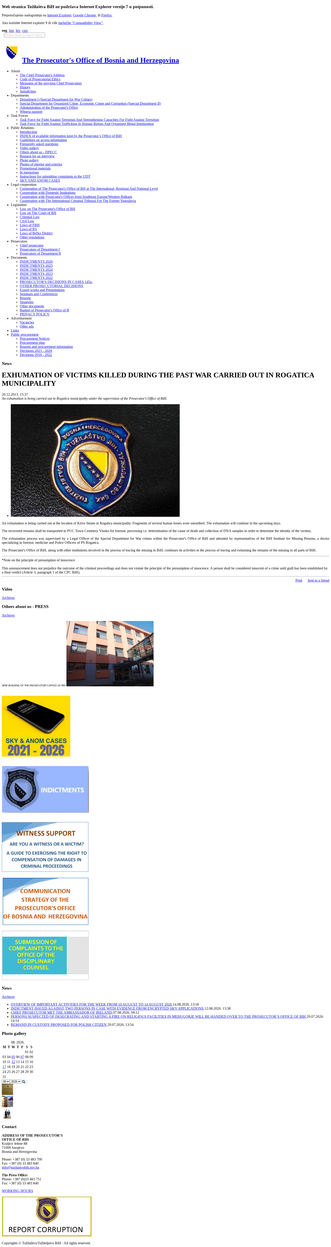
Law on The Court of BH (38, 213)
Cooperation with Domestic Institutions (47, 193)
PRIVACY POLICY (35, 314)
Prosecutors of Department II (40, 253)
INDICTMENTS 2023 (36, 274)
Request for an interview (37, 156)
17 (4, 1067)
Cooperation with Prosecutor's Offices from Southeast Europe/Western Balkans (76, 197)
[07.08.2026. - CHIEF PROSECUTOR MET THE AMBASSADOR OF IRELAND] (7, 1118)
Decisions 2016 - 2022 (36, 355)
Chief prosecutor (31, 245)
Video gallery (29, 148)
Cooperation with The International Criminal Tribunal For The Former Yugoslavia (78, 201)
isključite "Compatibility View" (80, 23)
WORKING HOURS (17, 1191)
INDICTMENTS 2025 (36, 266)
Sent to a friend (318, 580)
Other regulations (32, 237)
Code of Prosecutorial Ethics (40, 79)
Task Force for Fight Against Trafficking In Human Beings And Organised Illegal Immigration (87, 124)
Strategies (27, 302)
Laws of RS (28, 229)
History (25, 87)
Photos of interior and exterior (41, 164)
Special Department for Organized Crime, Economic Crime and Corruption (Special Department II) (90, 103)
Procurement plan (32, 343)
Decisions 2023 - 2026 (36, 351)
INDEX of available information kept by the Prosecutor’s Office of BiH (71, 136)
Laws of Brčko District (36, 233)
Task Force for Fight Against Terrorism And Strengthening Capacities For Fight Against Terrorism (89, 120)
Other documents (32, 306)
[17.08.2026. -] (7, 1094)
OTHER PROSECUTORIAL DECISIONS (51, 286)
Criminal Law (30, 217)
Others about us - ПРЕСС (38, 152)
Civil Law (27, 221)
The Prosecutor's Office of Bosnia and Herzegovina (100, 60)
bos (11, 30)
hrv (18, 30)
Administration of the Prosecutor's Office (49, 107)
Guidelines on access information (43, 140)
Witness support (31, 111)
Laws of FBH (30, 225)
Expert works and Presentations (42, 290)
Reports (25, 298)
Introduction (28, 132)
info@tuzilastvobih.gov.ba (20, 1167)
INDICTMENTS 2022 (36, 278)
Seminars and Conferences (39, 294)
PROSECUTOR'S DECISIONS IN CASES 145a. (56, 282)
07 (22, 1057)
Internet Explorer (59, 15)
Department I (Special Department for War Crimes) (56, 99)
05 (13, 1057)
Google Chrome (84, 15)
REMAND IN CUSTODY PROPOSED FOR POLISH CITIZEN (59, 1025)
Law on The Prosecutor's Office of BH (47, 209)
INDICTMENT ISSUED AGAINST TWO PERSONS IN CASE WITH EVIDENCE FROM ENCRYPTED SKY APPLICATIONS (107, 1008)
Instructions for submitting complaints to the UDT (55, 176)
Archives (8, 598)
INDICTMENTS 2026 (36, 261)
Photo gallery (29, 160)
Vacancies (27, 322)
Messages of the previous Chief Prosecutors (51, 83)
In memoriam (29, 172)
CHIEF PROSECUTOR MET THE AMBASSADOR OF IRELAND (62, 1012)
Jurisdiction (28, 91)
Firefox (106, 15)
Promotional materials (35, 168)
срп (25, 30)
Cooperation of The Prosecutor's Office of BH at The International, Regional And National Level (89, 188)
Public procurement (25, 334)
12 (13, 1062)
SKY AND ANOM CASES (40, 180)
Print (298, 580)
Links (15, 330)
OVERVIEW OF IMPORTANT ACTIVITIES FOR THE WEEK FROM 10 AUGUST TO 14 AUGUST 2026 (92, 1004)
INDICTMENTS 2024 (36, 270)
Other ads (27, 326)
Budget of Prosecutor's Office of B (44, 310)
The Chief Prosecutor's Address (42, 75)
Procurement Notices (35, 338)
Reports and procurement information (46, 347)
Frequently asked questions (39, 144)
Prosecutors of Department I (40, 249)
